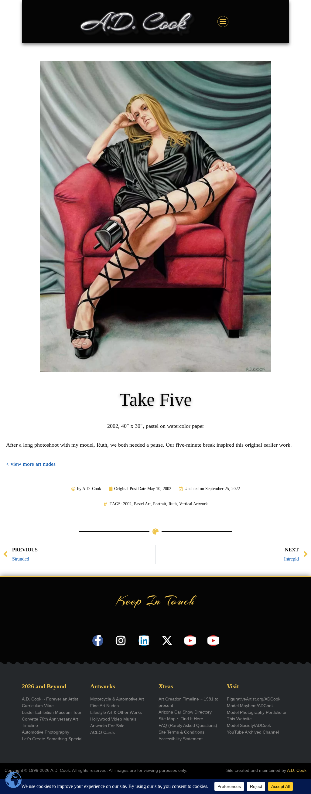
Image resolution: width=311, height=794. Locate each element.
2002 (127, 504)
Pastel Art (142, 504)
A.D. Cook (296, 770)
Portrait (159, 504)
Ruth (173, 504)
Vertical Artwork (193, 504)
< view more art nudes (31, 464)
